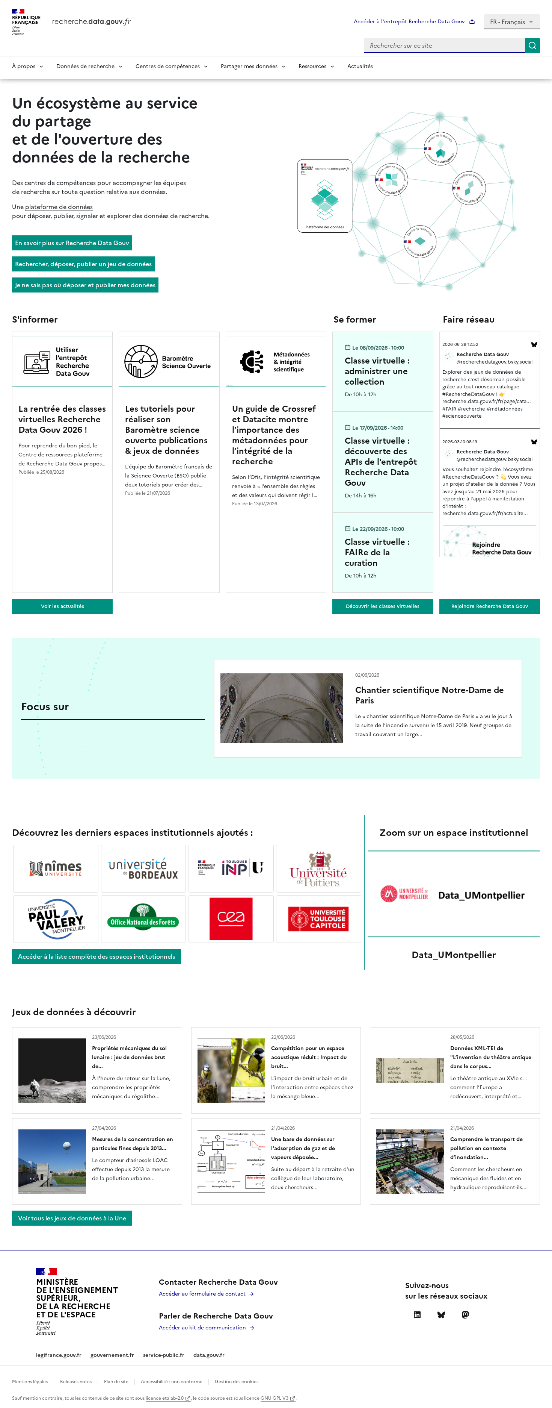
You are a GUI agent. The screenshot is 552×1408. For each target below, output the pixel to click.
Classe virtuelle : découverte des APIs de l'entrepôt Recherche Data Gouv (381, 462)
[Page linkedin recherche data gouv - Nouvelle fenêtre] (417, 1315)
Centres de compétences (168, 66)
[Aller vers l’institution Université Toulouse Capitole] (318, 919)
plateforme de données (59, 206)
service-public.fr (163, 1355)
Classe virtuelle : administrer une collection (377, 371)
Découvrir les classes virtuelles (382, 606)
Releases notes (76, 1381)
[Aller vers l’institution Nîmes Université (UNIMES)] (55, 869)
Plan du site (116, 1381)
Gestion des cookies (236, 1381)
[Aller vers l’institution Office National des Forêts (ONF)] (143, 919)
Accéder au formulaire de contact (202, 1294)
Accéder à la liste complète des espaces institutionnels (96, 956)
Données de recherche (85, 66)
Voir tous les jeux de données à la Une (72, 1218)
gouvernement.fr (112, 1355)
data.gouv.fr (209, 1355)
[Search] (532, 45)
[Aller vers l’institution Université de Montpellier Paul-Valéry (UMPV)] (55, 919)
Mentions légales (30, 1381)
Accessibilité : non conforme (171, 1381)
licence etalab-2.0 (165, 1398)
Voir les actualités (62, 606)
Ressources (312, 66)
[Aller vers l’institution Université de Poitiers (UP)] (318, 869)
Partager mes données (249, 66)
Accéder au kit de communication (202, 1328)
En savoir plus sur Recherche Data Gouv (72, 242)
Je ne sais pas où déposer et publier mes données (85, 284)
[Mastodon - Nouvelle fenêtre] (465, 1315)
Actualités (360, 66)
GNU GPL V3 (275, 1398)
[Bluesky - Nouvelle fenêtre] (441, 1315)
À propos (23, 66)
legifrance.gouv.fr (58, 1355)
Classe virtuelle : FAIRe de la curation (377, 552)
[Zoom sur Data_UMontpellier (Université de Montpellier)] (454, 894)
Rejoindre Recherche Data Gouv (489, 606)
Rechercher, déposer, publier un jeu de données (83, 263)
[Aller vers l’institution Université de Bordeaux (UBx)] (143, 869)
